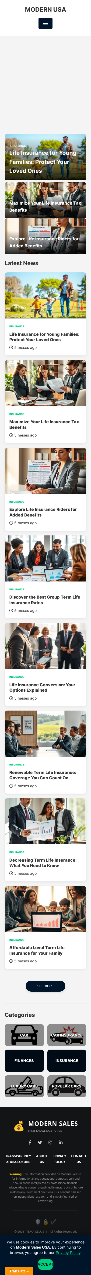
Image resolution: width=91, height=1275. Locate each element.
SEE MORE (45, 986)
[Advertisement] (45, 84)
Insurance (17, 145)
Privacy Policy (68, 1252)
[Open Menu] (45, 23)
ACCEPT (45, 1264)
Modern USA (45, 9)
